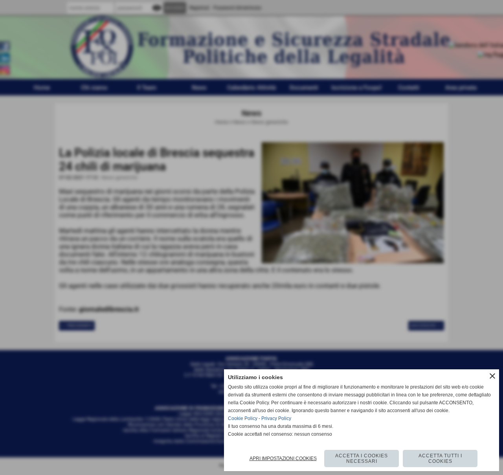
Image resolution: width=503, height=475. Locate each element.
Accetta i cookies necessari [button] (361, 458)
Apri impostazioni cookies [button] (283, 458)
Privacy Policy (276, 418)
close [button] (492, 376)
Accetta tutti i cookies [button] (440, 458)
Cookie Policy (242, 418)
